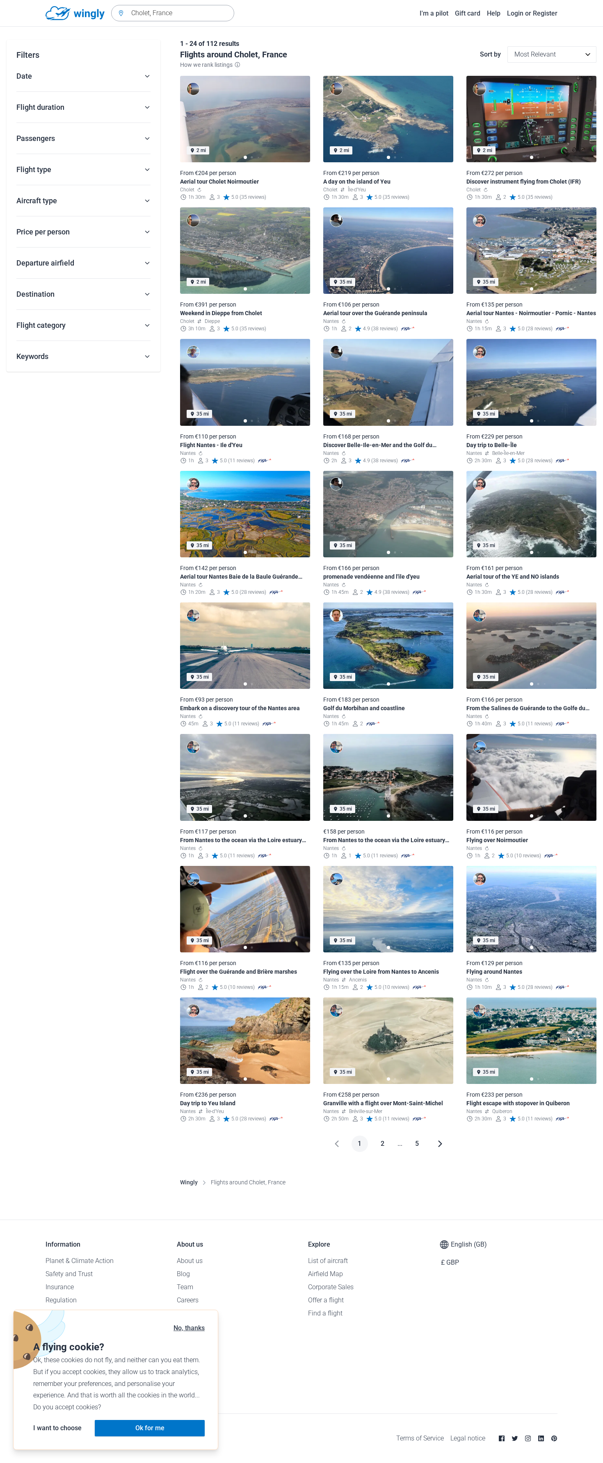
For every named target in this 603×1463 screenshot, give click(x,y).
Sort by (490, 54)
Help (493, 13)
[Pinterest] (554, 1438)
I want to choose (57, 1428)
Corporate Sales (331, 1287)
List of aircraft (328, 1261)
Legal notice (467, 1438)
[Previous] (337, 1144)
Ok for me (149, 1428)
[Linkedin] (541, 1438)
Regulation (61, 1300)
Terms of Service (420, 1438)
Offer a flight (326, 1300)
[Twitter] (515, 1438)
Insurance (60, 1287)
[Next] (440, 1144)
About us (190, 1261)
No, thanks (189, 1328)
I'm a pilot (434, 13)
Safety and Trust (69, 1274)
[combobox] (172, 13)
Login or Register (532, 13)
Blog (183, 1274)
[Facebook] (501, 1438)
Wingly (189, 1182)
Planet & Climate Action (80, 1261)
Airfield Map (325, 1274)
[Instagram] (528, 1438)
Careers (188, 1300)
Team (185, 1287)
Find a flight (325, 1313)
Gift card (467, 13)
